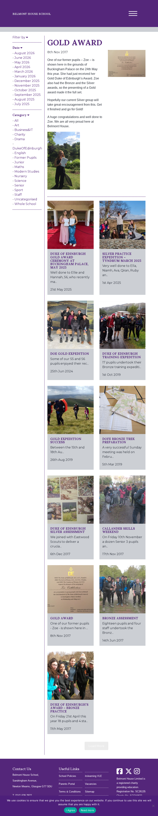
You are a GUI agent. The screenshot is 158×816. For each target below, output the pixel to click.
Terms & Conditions (70, 791)
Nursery (20, 176)
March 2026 (23, 71)
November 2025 (27, 85)
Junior (19, 162)
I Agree (70, 810)
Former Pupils (25, 157)
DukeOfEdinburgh (27, 148)
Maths (19, 167)
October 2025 (25, 90)
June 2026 (22, 58)
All (16, 120)
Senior (19, 185)
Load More (96, 746)
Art (16, 125)
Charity (19, 134)
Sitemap (89, 791)
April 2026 (22, 67)
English (20, 153)
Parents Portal (67, 783)
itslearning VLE (93, 776)
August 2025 (24, 99)
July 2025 (21, 104)
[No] (153, 806)
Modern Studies (26, 171)
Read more (87, 810)
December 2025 (27, 81)
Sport (18, 190)
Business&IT (23, 130)
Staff (18, 194)
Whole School (25, 204)
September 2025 (27, 95)
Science (20, 181)
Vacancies (91, 783)
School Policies (67, 776)
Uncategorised (25, 199)
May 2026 (21, 62)
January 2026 (24, 76)
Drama (19, 139)
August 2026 (24, 53)
